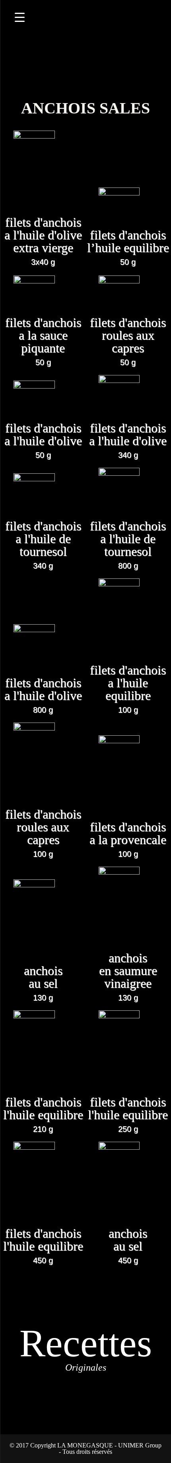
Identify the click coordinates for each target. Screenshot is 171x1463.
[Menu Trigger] (20, 17)
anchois (43, 983)
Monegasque (85, 44)
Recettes (85, 1347)
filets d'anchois (43, 241)
